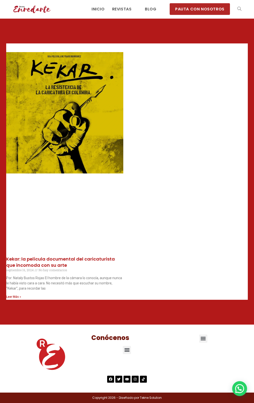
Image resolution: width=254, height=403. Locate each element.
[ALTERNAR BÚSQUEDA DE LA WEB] (239, 9)
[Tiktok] (143, 379)
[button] (127, 350)
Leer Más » (13, 297)
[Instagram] (135, 379)
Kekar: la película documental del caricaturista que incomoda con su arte (60, 262)
